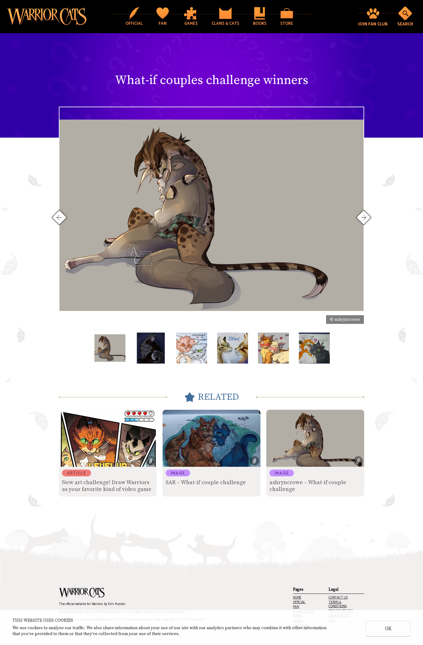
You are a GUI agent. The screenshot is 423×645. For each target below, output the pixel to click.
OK (388, 628)
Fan (296, 607)
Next (363, 217)
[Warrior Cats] (82, 592)
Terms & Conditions (338, 604)
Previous (59, 217)
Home (297, 598)
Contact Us (338, 598)
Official (299, 602)
